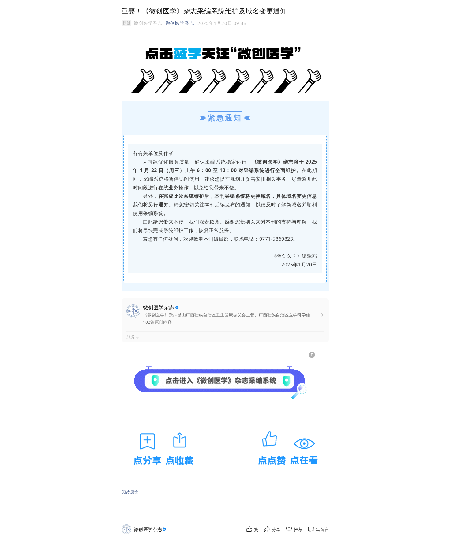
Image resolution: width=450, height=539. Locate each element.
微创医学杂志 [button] (180, 23)
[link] (151, 529)
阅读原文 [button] (130, 492)
